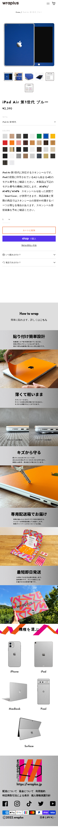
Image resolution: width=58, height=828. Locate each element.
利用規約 (40, 791)
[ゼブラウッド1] (39, 142)
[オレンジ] (12, 142)
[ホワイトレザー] (32, 149)
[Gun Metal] (19, 156)
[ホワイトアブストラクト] (12, 162)
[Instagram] (17, 803)
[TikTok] (29, 803)
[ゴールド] (12, 136)
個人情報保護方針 (41, 795)
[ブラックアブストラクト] (5, 162)
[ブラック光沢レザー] (25, 149)
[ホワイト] (32, 136)
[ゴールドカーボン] (53, 149)
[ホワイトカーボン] (12, 156)
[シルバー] (5, 136)
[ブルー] (46, 136)
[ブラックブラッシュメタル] (53, 156)
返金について (26, 791)
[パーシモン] (12, 149)
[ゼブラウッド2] (53, 142)
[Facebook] (5, 803)
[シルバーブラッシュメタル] (32, 156)
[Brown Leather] (39, 149)
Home (18, 12)
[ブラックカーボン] (5, 156)
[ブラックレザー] (19, 149)
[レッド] (5, 142)
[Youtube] (53, 803)
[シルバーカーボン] (46, 149)
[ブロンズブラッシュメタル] (25, 156)
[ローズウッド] (25, 142)
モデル (5, 117)
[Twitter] (41, 803)
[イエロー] (53, 136)
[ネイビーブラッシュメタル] (39, 156)
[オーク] (32, 142)
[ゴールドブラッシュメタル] (46, 156)
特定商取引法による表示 (15, 795)
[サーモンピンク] (19, 142)
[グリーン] (39, 136)
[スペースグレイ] (19, 136)
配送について (9, 791)
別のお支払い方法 (29, 245)
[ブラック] (25, 136)
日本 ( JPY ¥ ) (47, 817)
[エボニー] (46, 142)
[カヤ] (5, 149)
